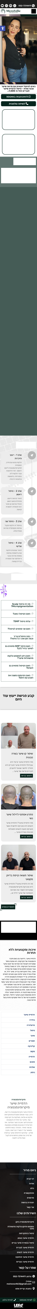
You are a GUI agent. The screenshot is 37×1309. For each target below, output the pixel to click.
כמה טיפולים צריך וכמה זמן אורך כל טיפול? (21, 637)
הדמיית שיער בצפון (26, 1238)
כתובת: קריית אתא (23, 1288)
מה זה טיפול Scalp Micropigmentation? (22, 605)
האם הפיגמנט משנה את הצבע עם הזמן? (20, 676)
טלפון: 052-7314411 (22, 1276)
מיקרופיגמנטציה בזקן (25, 1222)
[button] (18, 605)
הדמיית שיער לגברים (25, 1247)
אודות (31, 1183)
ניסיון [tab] (33, 1072)
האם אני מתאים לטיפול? (19, 628)
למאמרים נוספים (8, 907)
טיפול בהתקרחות (26, 1233)
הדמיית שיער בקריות (25, 1261)
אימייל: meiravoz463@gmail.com (19, 1282)
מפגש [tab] (32, 1062)
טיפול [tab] (32, 1030)
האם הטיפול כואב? (21, 613)
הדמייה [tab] (32, 1056)
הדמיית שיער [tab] (29, 1014)
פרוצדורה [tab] (31, 1025)
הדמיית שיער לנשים (25, 1252)
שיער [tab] (32, 1035)
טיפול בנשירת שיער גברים (23, 1243)
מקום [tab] (32, 1051)
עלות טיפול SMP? (21, 621)
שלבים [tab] (32, 1067)
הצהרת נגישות (27, 1202)
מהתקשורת (29, 1193)
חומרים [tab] (32, 1041)
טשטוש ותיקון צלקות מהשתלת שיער (21, 1227)
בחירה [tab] (32, 1020)
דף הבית (30, 1179)
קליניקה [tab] (31, 1046)
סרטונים (30, 1197)
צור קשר (30, 1207)
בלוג (32, 1188)
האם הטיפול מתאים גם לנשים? (21, 666)
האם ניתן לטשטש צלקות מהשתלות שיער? (20, 656)
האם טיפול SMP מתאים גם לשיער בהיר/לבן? (19, 647)
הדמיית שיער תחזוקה (24, 1257)
